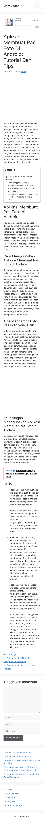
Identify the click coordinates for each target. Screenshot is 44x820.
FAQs (10, 200)
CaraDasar (11, 6)
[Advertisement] (22, 99)
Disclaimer (8, 789)
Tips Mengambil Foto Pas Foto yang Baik (21, 189)
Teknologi (11, 654)
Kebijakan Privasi (11, 793)
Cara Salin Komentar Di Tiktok (18, 752)
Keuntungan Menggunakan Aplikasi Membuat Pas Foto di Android (23, 195)
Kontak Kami (9, 797)
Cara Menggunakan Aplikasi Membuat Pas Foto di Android (21, 184)
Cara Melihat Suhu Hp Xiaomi (17, 756)
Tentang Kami (10, 801)
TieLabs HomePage (13, 805)
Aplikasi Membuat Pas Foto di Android (19, 178)
